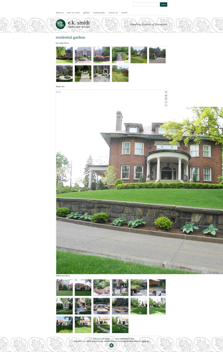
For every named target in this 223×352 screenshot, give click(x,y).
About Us (60, 12)
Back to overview (166, 98)
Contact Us (113, 12)
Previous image (57, 92)
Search (124, 12)
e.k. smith (79, 23)
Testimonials (99, 12)
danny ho (145, 341)
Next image (60, 92)
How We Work (73, 12)
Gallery (86, 12)
